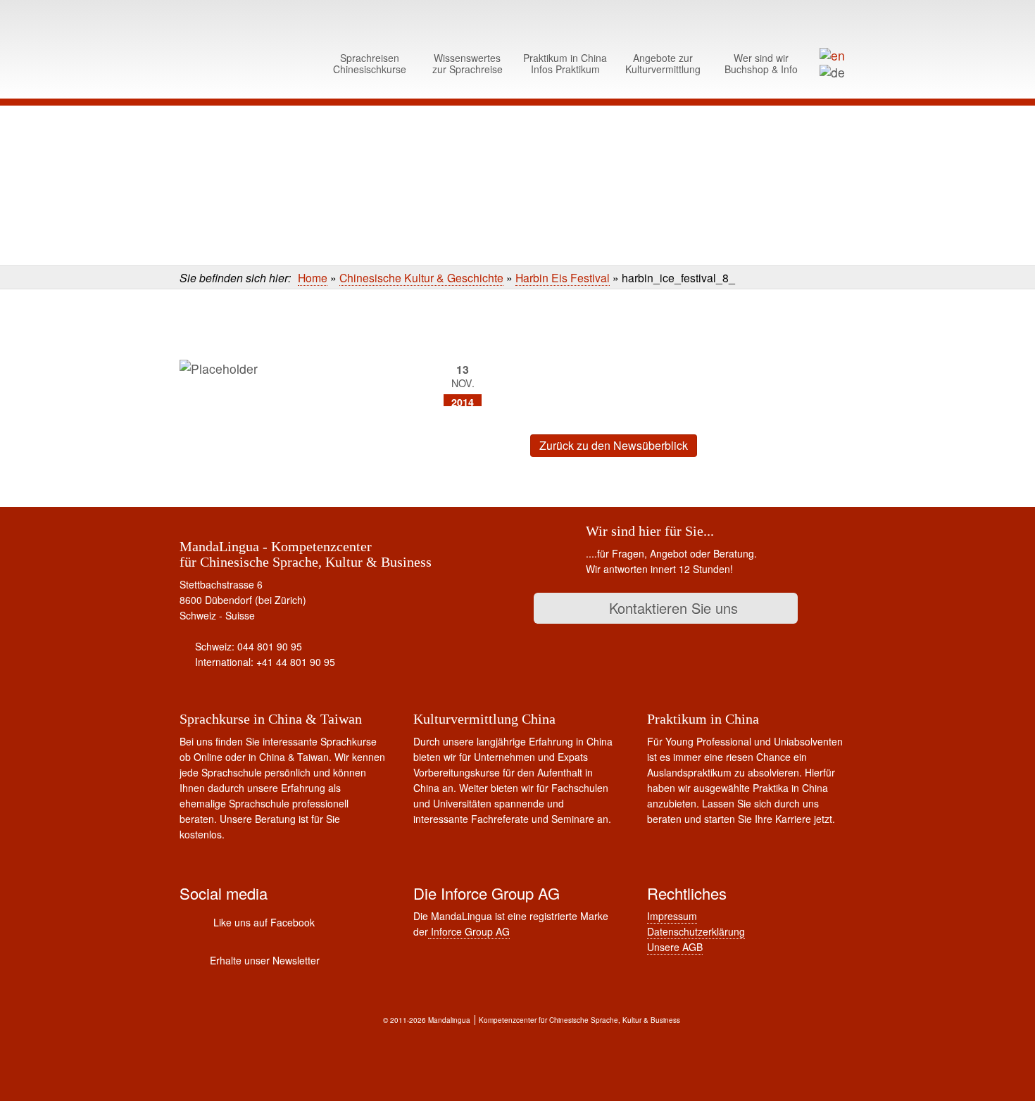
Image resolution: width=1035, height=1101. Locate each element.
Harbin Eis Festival (562, 277)
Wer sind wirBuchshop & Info (761, 63)
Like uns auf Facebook (264, 922)
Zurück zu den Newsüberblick (613, 445)
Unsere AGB (675, 947)
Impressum (672, 916)
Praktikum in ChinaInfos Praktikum (565, 63)
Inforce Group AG (469, 931)
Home (312, 277)
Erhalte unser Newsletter (265, 960)
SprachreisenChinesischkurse (369, 63)
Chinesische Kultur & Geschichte (421, 277)
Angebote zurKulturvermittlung (663, 63)
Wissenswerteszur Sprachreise (467, 63)
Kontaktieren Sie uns (671, 608)
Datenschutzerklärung (696, 931)
